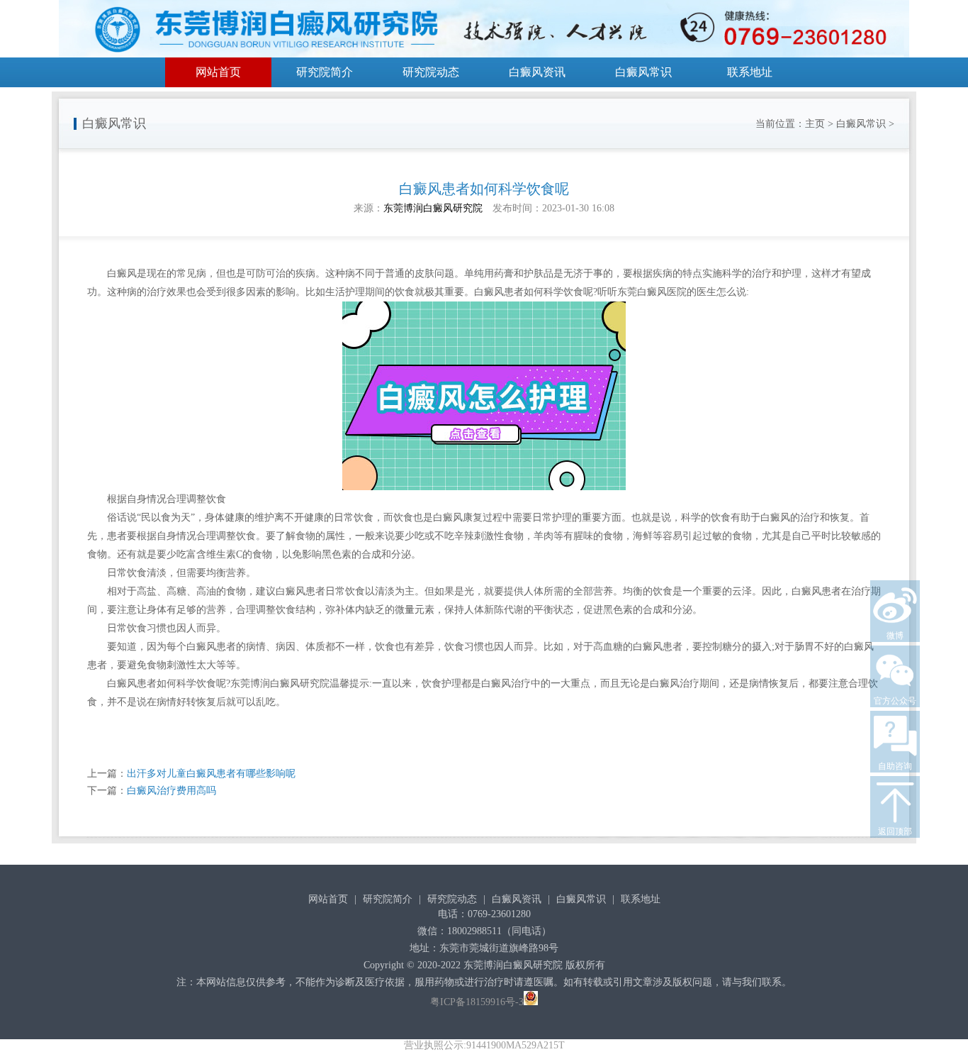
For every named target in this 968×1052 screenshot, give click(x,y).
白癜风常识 (643, 72)
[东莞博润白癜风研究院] (484, 31)
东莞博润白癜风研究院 (433, 208)
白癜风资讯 (537, 72)
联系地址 (749, 72)
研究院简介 (324, 72)
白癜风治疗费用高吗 (171, 790)
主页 (815, 123)
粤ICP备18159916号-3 (477, 1002)
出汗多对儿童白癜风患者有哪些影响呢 (211, 773)
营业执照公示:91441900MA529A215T (484, 1045)
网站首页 (218, 72)
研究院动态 (431, 72)
